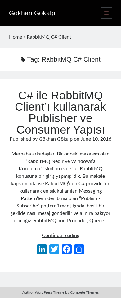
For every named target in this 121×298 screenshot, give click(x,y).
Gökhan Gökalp (32, 12)
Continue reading (60, 235)
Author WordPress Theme (43, 292)
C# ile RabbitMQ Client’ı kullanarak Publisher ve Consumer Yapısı (60, 112)
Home (15, 37)
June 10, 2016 (96, 139)
